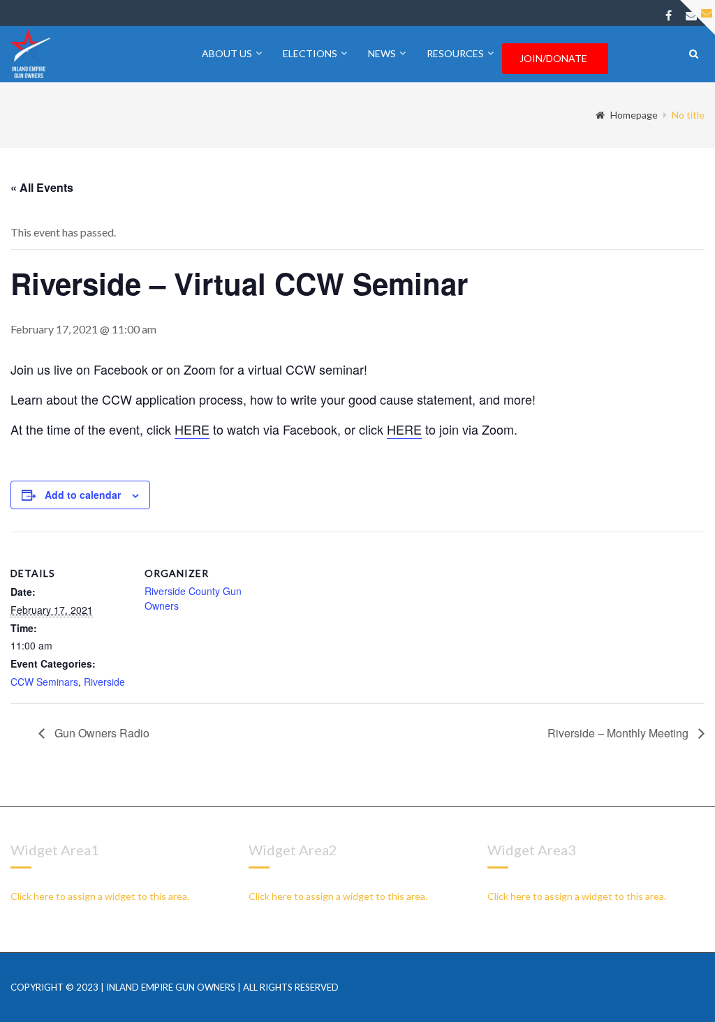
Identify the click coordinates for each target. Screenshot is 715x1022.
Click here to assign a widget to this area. (99, 896)
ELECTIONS (310, 53)
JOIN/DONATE (553, 58)
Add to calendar (83, 495)
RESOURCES (455, 53)
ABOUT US (227, 53)
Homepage (634, 115)
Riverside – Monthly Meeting (619, 733)
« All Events (41, 187)
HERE (192, 429)
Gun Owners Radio (100, 733)
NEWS (382, 53)
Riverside (104, 682)
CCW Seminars (44, 682)
